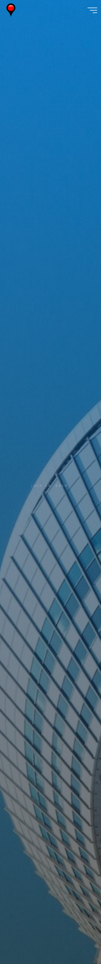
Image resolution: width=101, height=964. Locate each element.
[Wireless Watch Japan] (11, 10)
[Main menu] (92, 10)
